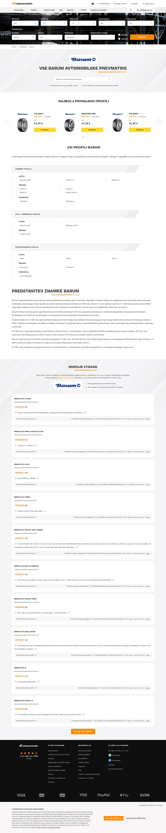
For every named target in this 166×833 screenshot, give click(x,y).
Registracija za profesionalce (59, 762)
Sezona (41, 33)
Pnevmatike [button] (19, 10)
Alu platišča (82, 758)
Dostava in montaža (98, 10)
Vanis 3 (114, 258)
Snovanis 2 (24, 267)
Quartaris (23, 201)
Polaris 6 (69, 189)
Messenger (116, 760)
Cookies (51, 782)
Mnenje (51, 758)
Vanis (22, 258)
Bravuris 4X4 (25, 225)
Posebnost (69, 33)
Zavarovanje (53, 750)
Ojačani (124, 39)
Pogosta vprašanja (115, 769)
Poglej (45, 130)
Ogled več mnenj (83, 731)
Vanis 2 (68, 258)
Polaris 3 (23, 189)
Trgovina (70, 10)
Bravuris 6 (70, 180)
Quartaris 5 (70, 201)
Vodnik (83, 10)
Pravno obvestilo (54, 766)
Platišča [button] (34, 10)
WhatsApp (116, 755)
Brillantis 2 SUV (72, 225)
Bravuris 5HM (25, 180)
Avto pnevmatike (84, 750)
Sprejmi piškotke (113, 818)
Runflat (124, 35)
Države (50, 774)
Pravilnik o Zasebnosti (56, 778)
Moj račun (149, 3)
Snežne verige (49, 10)
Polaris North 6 (71, 192)
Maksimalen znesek (99, 33)
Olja (60, 10)
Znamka (15, 33)
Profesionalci (104, 3)
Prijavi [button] (148, 419)
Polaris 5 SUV (25, 234)
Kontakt (134, 3)
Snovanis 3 (70, 267)
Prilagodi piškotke (135, 818)
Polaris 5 (23, 192)
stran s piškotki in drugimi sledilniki (48, 827)
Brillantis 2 (116, 180)
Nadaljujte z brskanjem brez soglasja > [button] (151, 805)
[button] (135, 419)
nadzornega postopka (65, 377)
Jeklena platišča (84, 754)
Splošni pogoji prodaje (56, 770)
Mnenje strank (120, 3)
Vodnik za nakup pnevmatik (59, 754)
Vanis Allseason (26, 276)
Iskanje (142, 37)
